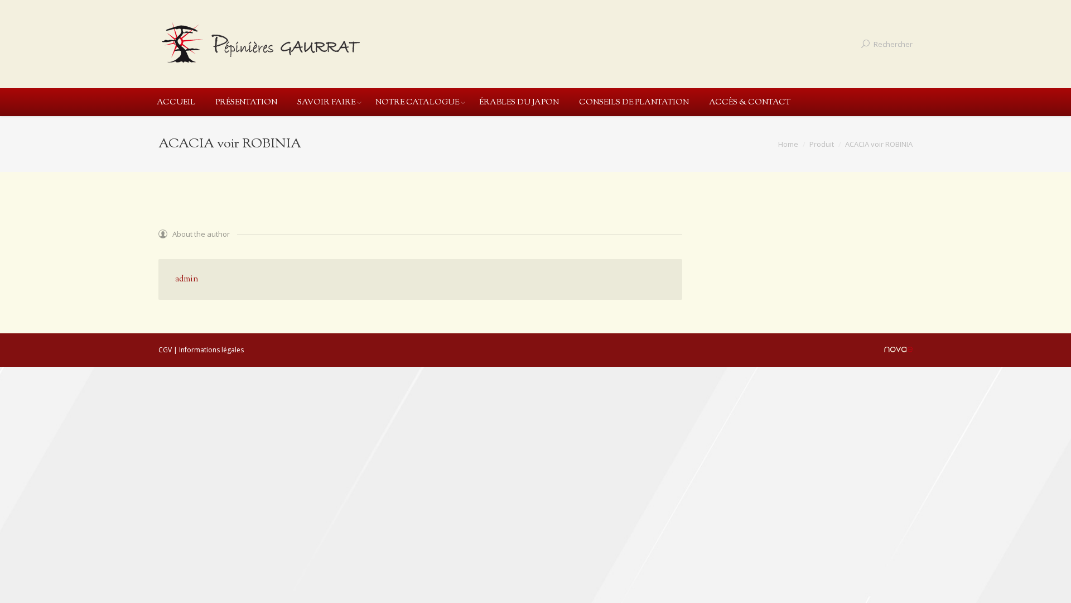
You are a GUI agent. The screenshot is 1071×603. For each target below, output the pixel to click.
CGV (165, 350)
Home (788, 144)
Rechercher (893, 44)
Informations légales (211, 350)
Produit (821, 144)
